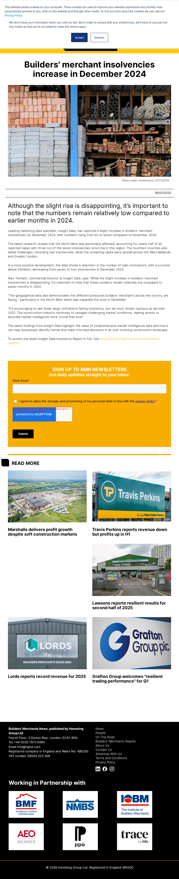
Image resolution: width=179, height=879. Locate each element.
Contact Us (104, 749)
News (100, 728)
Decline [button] (99, 37)
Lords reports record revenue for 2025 (47, 676)
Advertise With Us (109, 754)
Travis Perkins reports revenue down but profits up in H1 (129, 532)
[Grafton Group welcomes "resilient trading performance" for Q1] (131, 643)
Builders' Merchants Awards (116, 741)
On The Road (105, 737)
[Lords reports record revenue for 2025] (47, 643)
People (101, 733)
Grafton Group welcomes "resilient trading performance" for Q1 (127, 678)
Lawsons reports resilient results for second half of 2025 (129, 605)
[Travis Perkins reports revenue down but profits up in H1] (131, 496)
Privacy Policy (13, 15)
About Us (102, 745)
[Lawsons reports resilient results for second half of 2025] (131, 570)
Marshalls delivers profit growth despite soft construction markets (42, 532)
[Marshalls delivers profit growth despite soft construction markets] (47, 496)
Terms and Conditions (111, 758)
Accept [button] (79, 37)
